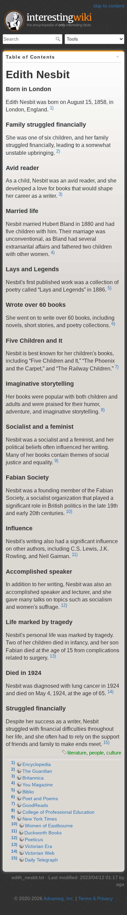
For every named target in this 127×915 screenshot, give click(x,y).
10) (69, 511)
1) (52, 107)
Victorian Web (40, 853)
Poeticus (34, 839)
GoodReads (35, 805)
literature (76, 753)
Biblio (28, 791)
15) (106, 742)
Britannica (33, 778)
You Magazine (37, 784)
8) (103, 409)
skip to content (108, 5)
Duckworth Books (43, 832)
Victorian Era (38, 846)
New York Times (39, 819)
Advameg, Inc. (58, 898)
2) (58, 151)
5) (109, 288)
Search (59, 39)
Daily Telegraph (41, 860)
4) (53, 252)
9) (56, 460)
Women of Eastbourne (49, 825)
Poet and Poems (40, 798)
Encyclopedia (36, 764)
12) (64, 605)
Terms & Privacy (95, 898)
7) (117, 366)
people (96, 753)
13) (53, 656)
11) (75, 554)
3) (60, 194)
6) (113, 323)
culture (113, 753)
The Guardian (37, 771)
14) (110, 691)
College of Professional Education (58, 812)
